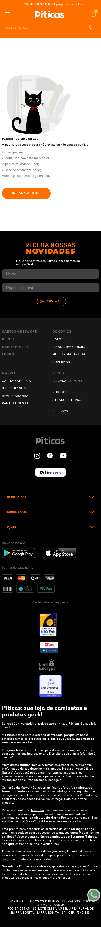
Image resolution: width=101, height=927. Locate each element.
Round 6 (59, 392)
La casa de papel (67, 381)
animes (39, 780)
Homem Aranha (15, 396)
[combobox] (50, 27)
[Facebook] (50, 456)
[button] (50, 496)
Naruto (7, 772)
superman (61, 361)
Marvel (9, 373)
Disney (8, 339)
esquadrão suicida (69, 347)
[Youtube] (63, 456)
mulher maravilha (68, 354)
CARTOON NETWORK (19, 331)
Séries (58, 373)
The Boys (60, 411)
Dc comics (61, 331)
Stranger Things (82, 829)
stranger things (67, 399)
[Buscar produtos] (92, 27)
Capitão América (16, 381)
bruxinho (37, 810)
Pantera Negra (15, 403)
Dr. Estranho (14, 388)
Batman (59, 339)
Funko (8, 354)
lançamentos (56, 851)
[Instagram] (37, 456)
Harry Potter (15, 347)
